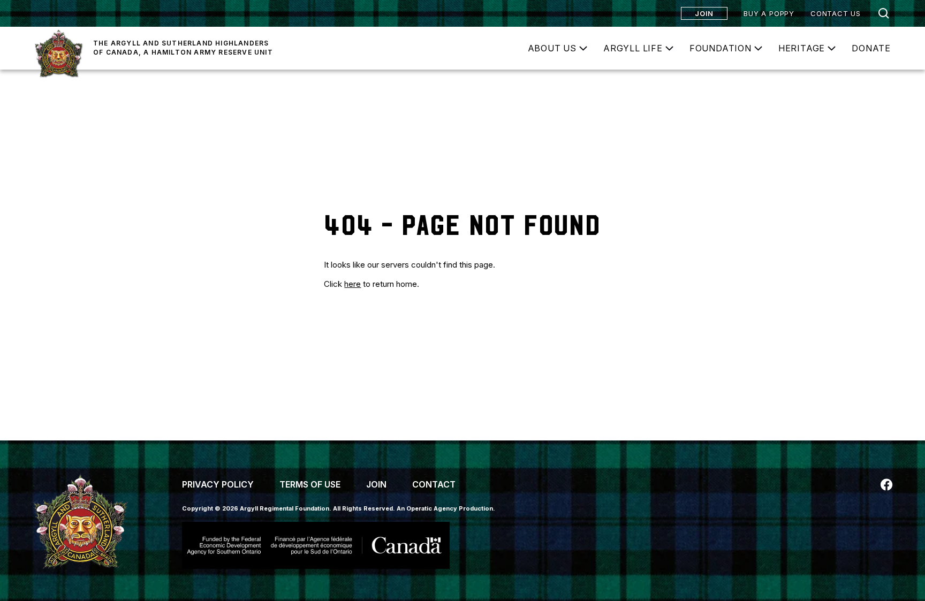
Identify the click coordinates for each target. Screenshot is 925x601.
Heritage (801, 48)
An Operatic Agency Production (445, 508)
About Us (552, 48)
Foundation (720, 48)
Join (704, 13)
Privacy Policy (218, 484)
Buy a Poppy (769, 13)
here (352, 284)
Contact (434, 484)
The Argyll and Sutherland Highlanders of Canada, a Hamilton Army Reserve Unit (183, 47)
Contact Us (835, 13)
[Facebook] (886, 484)
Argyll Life (633, 48)
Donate (871, 48)
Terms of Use (309, 484)
